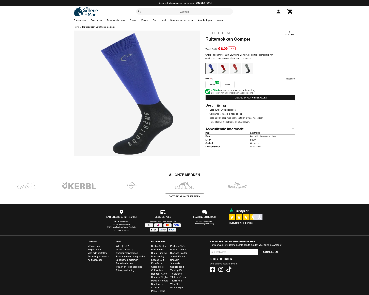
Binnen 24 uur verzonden (181, 20)
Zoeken (184, 11)
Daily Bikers (157, 249)
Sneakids (175, 263)
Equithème (219, 33)
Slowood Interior (178, 253)
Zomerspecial (80, 20)
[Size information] (212, 79)
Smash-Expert (177, 256)
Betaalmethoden (124, 263)
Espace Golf (157, 259)
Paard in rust (96, 20)
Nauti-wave (157, 284)
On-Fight (155, 287)
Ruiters (133, 20)
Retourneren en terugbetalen (130, 256)
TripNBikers (176, 280)
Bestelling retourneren (99, 256)
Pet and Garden (178, 249)
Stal (154, 20)
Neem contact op (121, 221)
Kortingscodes (95, 259)
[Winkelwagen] (290, 11)
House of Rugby (159, 277)
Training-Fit (176, 270)
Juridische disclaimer (127, 259)
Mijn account (94, 246)
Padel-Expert (158, 291)
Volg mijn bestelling (98, 253)
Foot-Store (156, 263)
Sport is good (177, 266)
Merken (219, 20)
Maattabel (290, 78)
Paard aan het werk (116, 20)
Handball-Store (159, 273)
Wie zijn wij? (122, 246)
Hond (163, 20)
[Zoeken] (140, 11)
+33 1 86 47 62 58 (121, 230)
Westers (144, 20)
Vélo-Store (175, 284)
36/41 (227, 84)
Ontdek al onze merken (184, 196)
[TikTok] (229, 269)
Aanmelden (270, 252)
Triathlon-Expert (178, 277)
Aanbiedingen (205, 20)
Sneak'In (174, 259)
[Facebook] (213, 269)
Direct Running (159, 253)
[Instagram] (221, 269)
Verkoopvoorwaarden (127, 253)
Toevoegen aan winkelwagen (250, 97)
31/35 (214, 84)
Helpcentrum (94, 249)
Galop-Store (157, 266)
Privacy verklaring (125, 270)
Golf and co (157, 270)
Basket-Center (158, 246)
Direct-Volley (157, 256)
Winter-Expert (177, 287)
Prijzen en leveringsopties (129, 266)
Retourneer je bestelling (204, 223)
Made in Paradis (159, 280)
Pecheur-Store (177, 246)
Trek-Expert (176, 273)
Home (76, 26)
